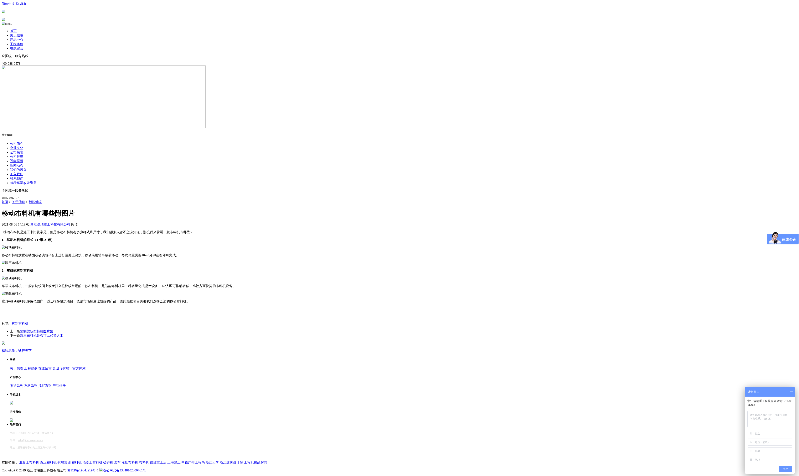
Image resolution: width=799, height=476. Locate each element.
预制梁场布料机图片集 (36, 331)
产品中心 (16, 39)
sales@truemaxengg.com (30, 440)
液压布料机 (48, 462)
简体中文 (8, 3)
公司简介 (16, 143)
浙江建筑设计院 (231, 462)
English (21, 3)
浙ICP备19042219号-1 (83, 470)
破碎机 (108, 462)
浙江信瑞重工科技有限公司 (50, 224)
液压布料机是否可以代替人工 (41, 335)
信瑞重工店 (158, 462)
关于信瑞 (16, 35)
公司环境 (16, 156)
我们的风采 (18, 169)
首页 (13, 31)
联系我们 (16, 178)
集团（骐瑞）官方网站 (69, 368)
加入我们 (16, 174)
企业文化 (16, 148)
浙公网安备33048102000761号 (124, 470)
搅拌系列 (45, 385)
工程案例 (16, 44)
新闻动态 (16, 165)
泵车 (117, 462)
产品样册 (59, 385)
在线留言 (16, 48)
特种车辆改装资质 (23, 183)
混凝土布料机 (29, 462)
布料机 (77, 462)
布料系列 (30, 385)
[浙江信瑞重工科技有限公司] (3, 20)
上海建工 (174, 462)
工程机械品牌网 (255, 462)
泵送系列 (16, 385)
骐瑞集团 (64, 462)
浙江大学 (212, 462)
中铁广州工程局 (193, 462)
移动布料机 (20, 323)
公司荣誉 (16, 152)
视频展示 (16, 161)
